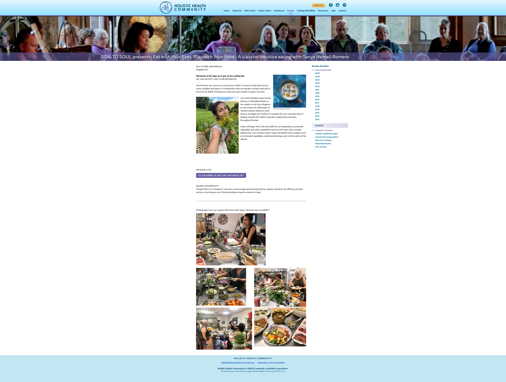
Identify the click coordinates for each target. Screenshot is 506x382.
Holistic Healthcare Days (326, 133)
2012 (317, 119)
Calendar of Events (324, 130)
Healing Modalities (306, 10)
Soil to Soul (249, 10)
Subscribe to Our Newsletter (271, 362)
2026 (317, 73)
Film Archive (321, 147)
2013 (317, 116)
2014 (317, 112)
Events (319, 125)
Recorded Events (323, 143)
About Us (237, 10)
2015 (317, 109)
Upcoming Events (323, 70)
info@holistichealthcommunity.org (237, 362)
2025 (317, 76)
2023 (317, 83)
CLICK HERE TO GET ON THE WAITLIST (221, 175)
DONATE (318, 5)
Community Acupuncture (326, 137)
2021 (317, 89)
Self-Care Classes (323, 140)
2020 (317, 93)
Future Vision (264, 10)
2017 (317, 103)
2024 (317, 80)
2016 (317, 106)
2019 (317, 96)
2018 (317, 99)
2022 (317, 86)
